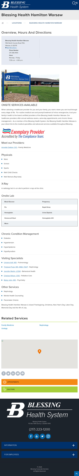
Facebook (31, 436)
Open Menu (75, 3)
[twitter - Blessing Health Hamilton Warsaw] (8, 373)
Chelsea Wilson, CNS (12, 276)
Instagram (48, 436)
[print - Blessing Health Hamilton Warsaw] (22, 373)
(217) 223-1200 (39, 429)
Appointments (16, 383)
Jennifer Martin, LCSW (12, 271)
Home (2, 23)
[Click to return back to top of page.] (76, 473)
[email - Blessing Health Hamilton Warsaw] (18, 373)
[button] (39, 351)
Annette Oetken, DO (9, 147)
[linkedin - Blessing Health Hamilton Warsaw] (13, 373)
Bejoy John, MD (10, 280)
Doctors (14, 390)
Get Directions (12, 48)
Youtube (36, 436)
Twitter (42, 436)
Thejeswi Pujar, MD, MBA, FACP (16, 267)
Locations (17, 23)
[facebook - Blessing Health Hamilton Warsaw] (3, 373)
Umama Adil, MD (10, 263)
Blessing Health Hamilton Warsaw (45, 23)
